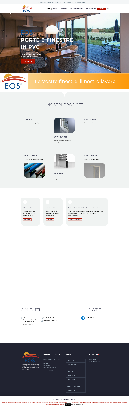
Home (48, 8)
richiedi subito (64, 284)
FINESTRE (29, 119)
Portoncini (71, 375)
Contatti (102, 8)
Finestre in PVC (72, 368)
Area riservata (92, 359)
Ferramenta (71, 364)
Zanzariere (71, 390)
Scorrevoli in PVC (73, 383)
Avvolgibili (71, 360)
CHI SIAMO (27, 219)
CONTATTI (50, 219)
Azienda (55, 8)
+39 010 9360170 (69, 2)
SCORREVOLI (60, 137)
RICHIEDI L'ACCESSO (75, 219)
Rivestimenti (71, 379)
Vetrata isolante (73, 387)
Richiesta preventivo (76, 8)
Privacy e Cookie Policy (94, 361)
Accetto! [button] (68, 404)
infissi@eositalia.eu (81, 2)
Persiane (70, 372)
